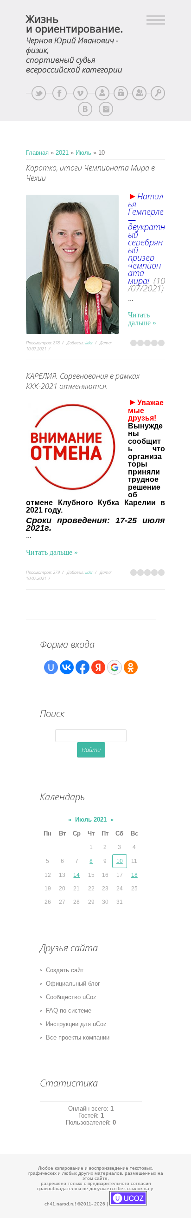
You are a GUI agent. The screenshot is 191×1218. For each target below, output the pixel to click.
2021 (62, 152)
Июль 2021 (91, 819)
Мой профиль (102, 93)
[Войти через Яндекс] (98, 667)
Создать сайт (64, 970)
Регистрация (139, 93)
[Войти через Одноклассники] (131, 667)
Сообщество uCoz (71, 997)
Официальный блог (73, 983)
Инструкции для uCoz (76, 1023)
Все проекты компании (77, 1037)
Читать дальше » (142, 319)
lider (89, 343)
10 (119, 861)
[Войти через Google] (114, 667)
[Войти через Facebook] (82, 667)
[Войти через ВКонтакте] (67, 667)
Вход (158, 93)
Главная (37, 152)
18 (134, 875)
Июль (83, 152)
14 (76, 875)
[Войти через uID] (51, 667)
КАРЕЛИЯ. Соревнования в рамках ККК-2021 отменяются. (83, 381)
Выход (121, 93)
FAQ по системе (68, 1010)
